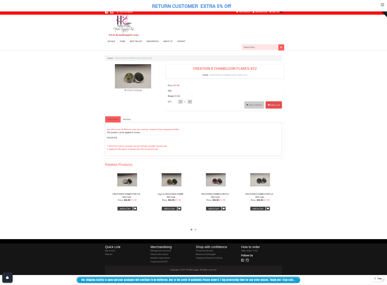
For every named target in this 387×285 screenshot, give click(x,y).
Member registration (160, 257)
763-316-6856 (126, 12)
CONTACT (181, 41)
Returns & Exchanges (206, 254)
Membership (261, 11)
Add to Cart (125, 208)
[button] (382, 5)
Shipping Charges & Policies (209, 257)
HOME (122, 41)
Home (110, 58)
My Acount (110, 250)
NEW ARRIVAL (152, 41)
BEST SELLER (136, 41)
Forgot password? (159, 261)
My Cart (276, 11)
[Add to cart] (274, 101)
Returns (108, 254)
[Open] (7, 277)
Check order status (159, 254)
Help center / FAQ (249, 250)
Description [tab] (112, 119)
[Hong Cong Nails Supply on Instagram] (112, 11)
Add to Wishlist (255, 105)
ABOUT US (167, 41)
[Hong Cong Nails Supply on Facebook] (107, 11)
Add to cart (275, 105)
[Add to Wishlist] (254, 101)
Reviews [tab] (127, 119)
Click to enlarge (134, 90)
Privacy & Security (204, 250)
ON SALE (111, 41)
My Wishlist (244, 11)
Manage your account (160, 250)
